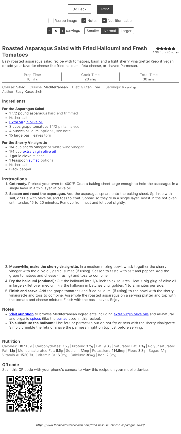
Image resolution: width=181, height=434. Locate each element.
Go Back (79, 9)
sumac (34, 160)
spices (35, 318)
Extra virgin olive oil (26, 122)
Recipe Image (66, 20)
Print (105, 9)
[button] (158, 48)
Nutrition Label (120, 20)
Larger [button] (126, 31)
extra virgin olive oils (131, 314)
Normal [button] (110, 31)
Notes (92, 20)
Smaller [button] (93, 31)
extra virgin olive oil (39, 151)
